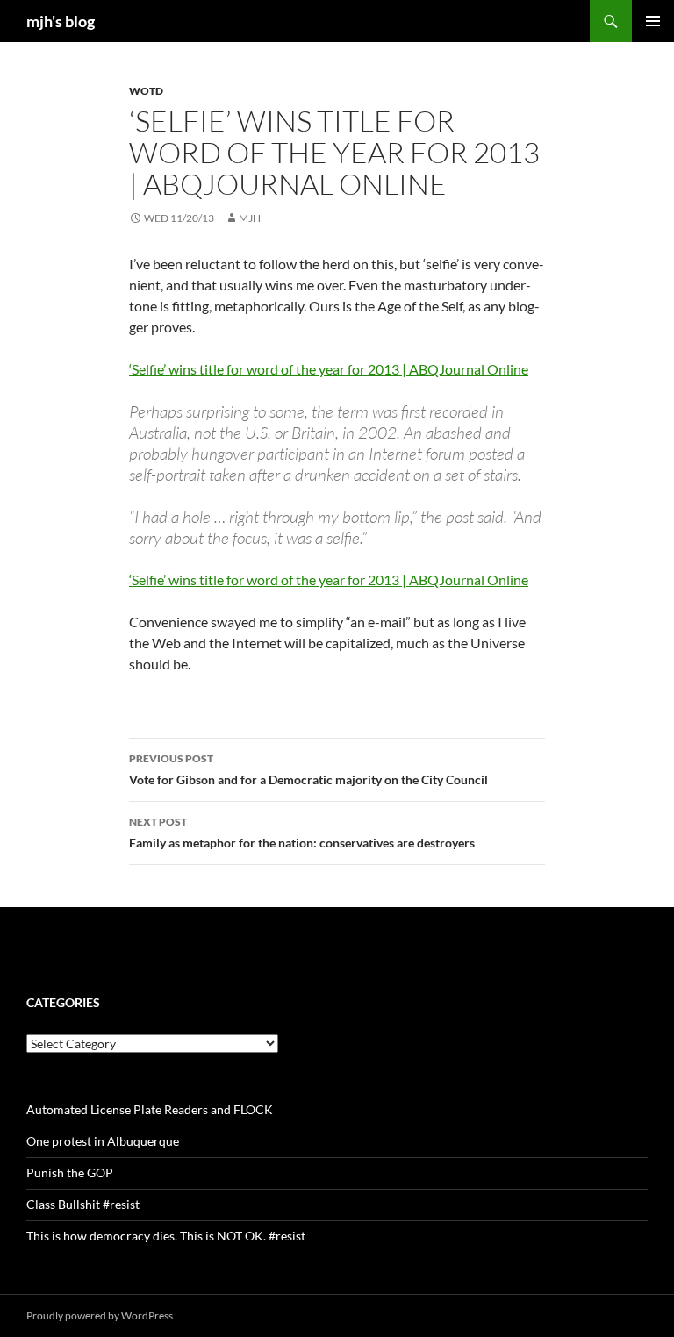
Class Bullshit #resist (83, 1204)
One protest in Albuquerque (102, 1140)
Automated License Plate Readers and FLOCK (149, 1109)
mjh (250, 218)
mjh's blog (60, 21)
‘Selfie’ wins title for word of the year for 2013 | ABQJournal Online (328, 369)
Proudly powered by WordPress (99, 1315)
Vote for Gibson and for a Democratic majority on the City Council (308, 769)
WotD (146, 90)
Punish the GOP (69, 1172)
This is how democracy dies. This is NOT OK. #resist (165, 1235)
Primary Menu (653, 21)
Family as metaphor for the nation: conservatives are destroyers (302, 832)
